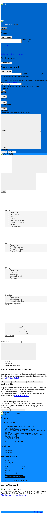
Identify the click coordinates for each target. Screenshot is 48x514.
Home (7, 361)
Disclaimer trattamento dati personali (14, 495)
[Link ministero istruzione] (11, 4)
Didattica (8, 363)
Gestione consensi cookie (14, 475)
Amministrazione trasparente (15, 477)
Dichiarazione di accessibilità (15, 469)
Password (25, 42)
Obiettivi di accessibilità (13, 471)
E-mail (24, 74)
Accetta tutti (35, 382)
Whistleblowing (11, 473)
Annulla (4, 152)
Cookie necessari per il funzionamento (14, 402)
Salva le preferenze (18, 410)
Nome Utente (26, 39)
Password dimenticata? (9, 46)
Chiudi (4, 96)
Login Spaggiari (12, 82)
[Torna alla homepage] (24, 154)
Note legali (9, 463)
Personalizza (6, 382)
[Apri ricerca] (29, 164)
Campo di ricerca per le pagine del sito (14, 339)
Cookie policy (10, 461)
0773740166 (12, 428)
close (3, 191)
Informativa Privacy (12, 465)
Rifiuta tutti (19, 382)
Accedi (4, 28)
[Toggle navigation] (18, 181)
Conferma (12, 152)
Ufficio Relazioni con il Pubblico (17, 467)
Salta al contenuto (7, 2)
